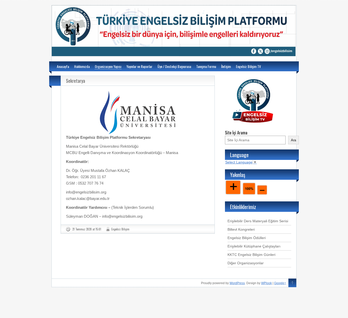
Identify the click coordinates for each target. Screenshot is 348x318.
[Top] (292, 283)
